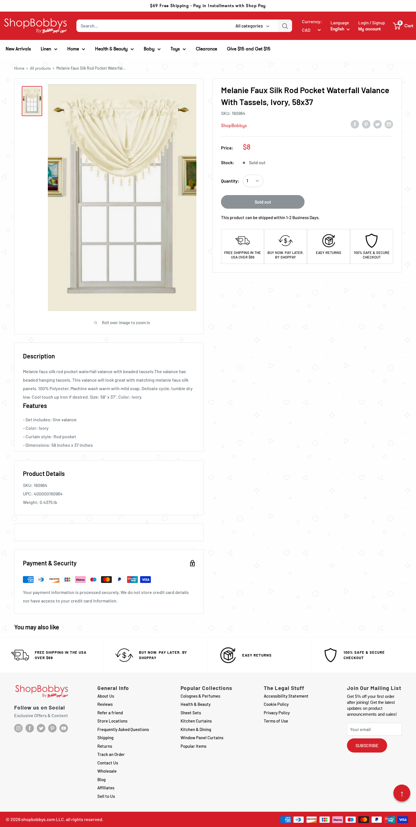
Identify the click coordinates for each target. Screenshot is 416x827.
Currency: (312, 21)
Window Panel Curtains (202, 737)
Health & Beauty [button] (111, 49)
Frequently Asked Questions (123, 729)
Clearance (206, 49)
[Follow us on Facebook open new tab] (29, 728)
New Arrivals (18, 49)
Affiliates (105, 787)
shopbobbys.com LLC (42, 819)
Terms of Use (276, 720)
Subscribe (367, 745)
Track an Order (111, 754)
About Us (105, 695)
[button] (403, 26)
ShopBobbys (234, 125)
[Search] (285, 26)
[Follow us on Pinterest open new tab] (52, 728)
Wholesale (107, 770)
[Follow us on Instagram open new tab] (18, 728)
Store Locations (112, 720)
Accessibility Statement (286, 695)
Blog (101, 779)
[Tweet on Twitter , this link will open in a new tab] (377, 124)
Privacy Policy (277, 712)
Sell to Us (106, 796)
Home (19, 68)
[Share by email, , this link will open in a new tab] (389, 124)
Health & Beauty (196, 704)
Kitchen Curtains (196, 720)
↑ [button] (402, 793)
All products (40, 68)
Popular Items (193, 746)
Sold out (263, 201)
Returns (104, 746)
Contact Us (107, 762)
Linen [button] (46, 49)
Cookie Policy (276, 704)
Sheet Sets (191, 712)
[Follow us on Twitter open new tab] (41, 728)
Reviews (105, 704)
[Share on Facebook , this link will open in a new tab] (355, 124)
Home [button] (73, 49)
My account (369, 29)
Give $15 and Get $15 (249, 49)
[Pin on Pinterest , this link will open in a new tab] (366, 124)
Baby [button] (149, 49)
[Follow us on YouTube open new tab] (63, 728)
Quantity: (230, 180)
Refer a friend (110, 712)
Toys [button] (175, 49)
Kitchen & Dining (196, 729)
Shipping (105, 737)
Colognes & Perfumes (200, 695)
